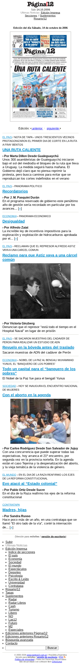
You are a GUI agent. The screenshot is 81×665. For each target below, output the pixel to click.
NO (10, 616)
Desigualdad (13, 221)
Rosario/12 (40, 18)
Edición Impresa (50, 12)
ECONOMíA (9, 216)
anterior (37, 128)
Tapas (9, 592)
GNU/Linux (57, 661)
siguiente (53, 128)
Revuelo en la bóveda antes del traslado (38, 347)
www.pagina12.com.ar (37, 655)
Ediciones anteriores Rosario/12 (26, 636)
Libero (12, 613)
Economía (15, 558)
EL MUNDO (9, 474)
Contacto (11, 643)
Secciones (31, 15)
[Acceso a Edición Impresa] (40, 120)
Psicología (15, 575)
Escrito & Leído (18, 579)
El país (13, 555)
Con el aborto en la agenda (26, 395)
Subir (9, 542)
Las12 (12, 619)
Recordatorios (15, 191)
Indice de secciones (21, 552)
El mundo (14, 565)
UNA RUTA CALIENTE (21, 150)
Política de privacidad (24, 659)
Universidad (16, 582)
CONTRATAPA (11, 504)
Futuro (12, 623)
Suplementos (48, 15)
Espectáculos (17, 569)
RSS (61, 657)
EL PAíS (7, 137)
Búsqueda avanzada (19, 640)
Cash (12, 606)
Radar (12, 599)
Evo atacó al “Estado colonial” (29, 483)
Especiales (15, 629)
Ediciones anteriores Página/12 (26, 633)
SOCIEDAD (9, 385)
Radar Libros (17, 602)
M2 (10, 626)
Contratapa (15, 586)
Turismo (13, 609)
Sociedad (14, 562)
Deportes (14, 572)
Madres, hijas (14, 510)
